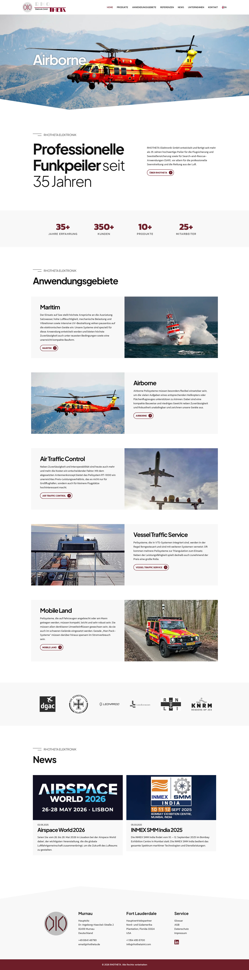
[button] (33, 862)
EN (225, 7)
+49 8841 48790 (87, 940)
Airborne (141, 415)
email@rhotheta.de (89, 944)
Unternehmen (196, 7)
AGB (176, 925)
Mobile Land (49, 647)
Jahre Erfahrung (63, 233)
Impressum (180, 933)
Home (110, 7)
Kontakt (213, 7)
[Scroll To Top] (244, 967)
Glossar (178, 921)
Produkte (122, 7)
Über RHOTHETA (158, 172)
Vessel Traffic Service (149, 567)
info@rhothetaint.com (138, 944)
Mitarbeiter (186, 233)
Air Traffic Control (54, 495)
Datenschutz (181, 929)
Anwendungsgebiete (144, 7)
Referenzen (167, 7)
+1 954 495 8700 (135, 940)
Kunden (104, 233)
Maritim (46, 348)
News (181, 7)
